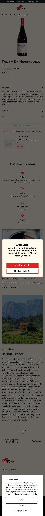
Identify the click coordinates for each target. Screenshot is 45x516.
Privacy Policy (33, 494)
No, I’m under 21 (22, 271)
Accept (21, 499)
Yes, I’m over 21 (22, 265)
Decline (21, 505)
